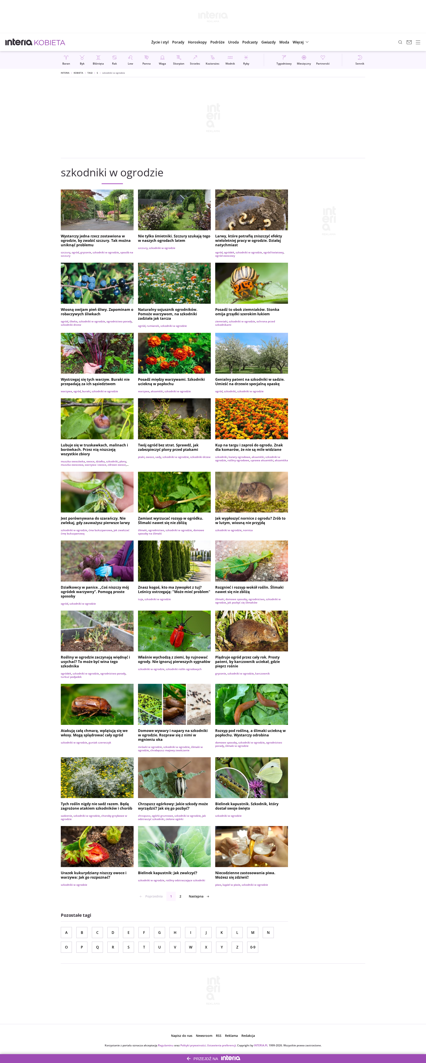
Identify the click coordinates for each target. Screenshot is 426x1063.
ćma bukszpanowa (100, 530)
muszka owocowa (72, 465)
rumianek (153, 326)
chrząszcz (144, 816)
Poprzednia (154, 896)
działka (100, 461)
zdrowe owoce (117, 465)
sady (158, 457)
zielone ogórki (174, 819)
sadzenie (66, 816)
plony (122, 461)
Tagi (90, 72)
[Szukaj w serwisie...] (400, 42)
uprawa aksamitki (261, 460)
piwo (218, 885)
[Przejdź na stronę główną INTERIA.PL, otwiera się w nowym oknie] (19, 42)
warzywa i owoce (95, 465)
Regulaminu (166, 1045)
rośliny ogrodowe (238, 460)
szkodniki (230, 391)
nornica (248, 530)
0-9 (252, 947)
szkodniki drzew (71, 325)
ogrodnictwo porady (119, 321)
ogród (75, 252)
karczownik (262, 673)
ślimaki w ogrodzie (236, 746)
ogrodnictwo (156, 530)
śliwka (73, 321)
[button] (197, 42)
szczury (65, 252)
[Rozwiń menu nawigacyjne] (418, 42)
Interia (65, 72)
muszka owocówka (73, 461)
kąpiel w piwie (231, 885)
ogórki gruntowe (162, 816)
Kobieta (78, 72)
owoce (90, 461)
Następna (196, 896)
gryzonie (85, 252)
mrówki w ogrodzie (150, 747)
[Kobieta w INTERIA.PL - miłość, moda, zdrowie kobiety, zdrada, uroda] (49, 42)
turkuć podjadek (71, 677)
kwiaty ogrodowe (239, 457)
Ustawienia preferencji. (222, 1045)
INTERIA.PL (261, 1045)
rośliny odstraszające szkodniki (185, 880)
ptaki (141, 457)
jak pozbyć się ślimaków (242, 602)
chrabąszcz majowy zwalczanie (169, 750)
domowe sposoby (236, 599)
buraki (86, 391)
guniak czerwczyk (100, 742)
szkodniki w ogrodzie (106, 252)
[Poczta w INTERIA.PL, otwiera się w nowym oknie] (409, 42)
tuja (140, 599)
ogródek (229, 252)
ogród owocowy (225, 256)
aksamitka (281, 460)
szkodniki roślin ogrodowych (184, 669)
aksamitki (157, 391)
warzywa (66, 391)
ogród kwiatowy (273, 252)
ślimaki (142, 530)
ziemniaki (221, 321)
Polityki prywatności (193, 1045)
